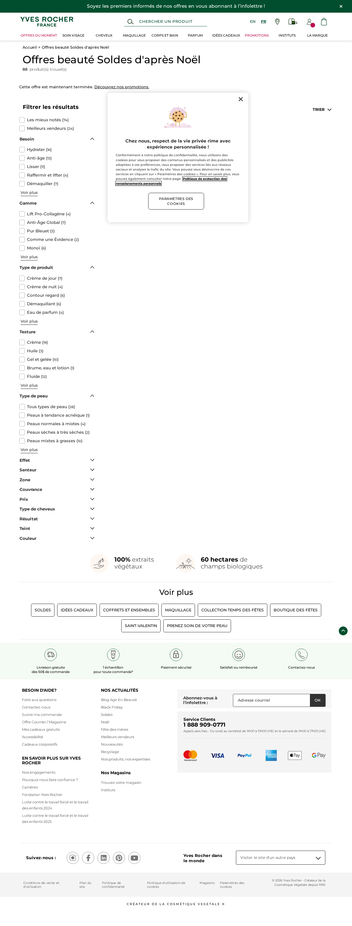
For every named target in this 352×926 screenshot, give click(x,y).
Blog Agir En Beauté (119, 699)
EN (252, 21)
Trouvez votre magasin (121, 782)
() (48, 119)
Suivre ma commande (42, 714)
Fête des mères (114, 729)
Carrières (30, 787)
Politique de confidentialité (113, 885)
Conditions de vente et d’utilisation (41, 885)
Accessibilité (32, 737)
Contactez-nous (36, 707)
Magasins (207, 883)
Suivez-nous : (41, 857)
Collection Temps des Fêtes (232, 610)
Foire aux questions (39, 699)
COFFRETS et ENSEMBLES (129, 610)
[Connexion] (309, 21)
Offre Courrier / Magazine (44, 722)
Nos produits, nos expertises (125, 759)
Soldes (43, 610)
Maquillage (178, 610)
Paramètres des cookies (232, 885)
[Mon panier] (324, 22)
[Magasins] (277, 21)
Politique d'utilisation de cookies (166, 885)
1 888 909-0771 (204, 724)
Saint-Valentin (141, 625)
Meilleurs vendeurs (117, 737)
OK (318, 700)
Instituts (108, 790)
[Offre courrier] (293, 21)
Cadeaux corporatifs (39, 744)
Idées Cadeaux (77, 610)
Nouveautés (112, 744)
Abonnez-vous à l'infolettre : (200, 700)
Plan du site (85, 885)
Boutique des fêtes (296, 610)
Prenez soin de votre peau (197, 625)
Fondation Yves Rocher (42, 794)
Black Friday (112, 707)
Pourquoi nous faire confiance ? (50, 779)
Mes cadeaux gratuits (41, 729)
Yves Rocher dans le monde (202, 858)
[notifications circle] (312, 25)
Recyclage (110, 751)
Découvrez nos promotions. (121, 86)
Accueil (30, 47)
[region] (178, 157)
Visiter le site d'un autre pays (267, 857)
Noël (105, 722)
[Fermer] (241, 99)
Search (130, 21)
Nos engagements (38, 772)
